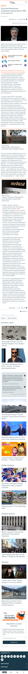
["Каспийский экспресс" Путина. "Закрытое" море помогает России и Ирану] (14, 406)
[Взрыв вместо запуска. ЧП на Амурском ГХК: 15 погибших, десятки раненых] (14, 592)
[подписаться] (2, 659)
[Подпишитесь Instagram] (18, 656)
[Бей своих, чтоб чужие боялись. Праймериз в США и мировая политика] (14, 475)
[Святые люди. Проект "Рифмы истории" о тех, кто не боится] (14, 572)
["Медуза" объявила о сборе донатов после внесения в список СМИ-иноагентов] (14, 187)
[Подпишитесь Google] (2, 656)
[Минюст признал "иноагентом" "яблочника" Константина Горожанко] (14, 523)
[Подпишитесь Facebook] (5, 656)
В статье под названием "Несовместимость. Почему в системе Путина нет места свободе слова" (13, 72)
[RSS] (21, 656)
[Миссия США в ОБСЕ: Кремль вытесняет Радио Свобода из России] (14, 137)
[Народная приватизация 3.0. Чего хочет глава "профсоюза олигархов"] (14, 428)
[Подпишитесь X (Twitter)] (8, 656)
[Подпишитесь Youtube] (11, 656)
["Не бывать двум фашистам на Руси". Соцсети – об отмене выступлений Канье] (14, 355)
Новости (3, 6)
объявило (17, 210)
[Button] (12, 19)
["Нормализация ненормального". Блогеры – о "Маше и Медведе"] (14, 449)
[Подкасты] (24, 656)
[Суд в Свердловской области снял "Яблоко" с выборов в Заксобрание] (14, 546)
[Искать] (24, 672)
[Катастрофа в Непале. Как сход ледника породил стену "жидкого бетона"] (14, 333)
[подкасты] (11, 672)
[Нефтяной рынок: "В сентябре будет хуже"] (14, 497)
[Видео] (17, 672)
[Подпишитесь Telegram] (14, 656)
